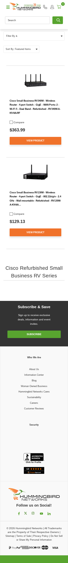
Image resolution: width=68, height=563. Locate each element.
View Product (35, 140)
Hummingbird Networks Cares (34, 391)
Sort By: (10, 49)
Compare (19, 122)
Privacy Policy (40, 536)
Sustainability (34, 397)
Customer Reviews (34, 408)
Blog (34, 380)
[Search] (57, 20)
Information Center (34, 375)
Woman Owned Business (34, 386)
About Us (34, 369)
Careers (34, 403)
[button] (34, 36)
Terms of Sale (23, 536)
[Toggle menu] (6, 7)
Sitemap (9, 536)
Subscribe (34, 334)
